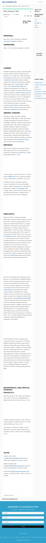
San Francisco (15, 105)
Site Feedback (16, 537)
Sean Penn (22, 152)
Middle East (11, 176)
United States (14, 255)
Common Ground (20, 92)
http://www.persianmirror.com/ (20, 471)
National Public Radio (11, 80)
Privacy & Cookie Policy (26, 537)
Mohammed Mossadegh (24, 298)
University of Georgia (23, 139)
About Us (5, 537)
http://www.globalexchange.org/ (15, 466)
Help (10, 537)
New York (28, 131)
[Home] (9, 2)
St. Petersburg (20, 188)
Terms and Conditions (37, 537)
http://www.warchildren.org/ (14, 458)
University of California (10, 41)
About (38, 23)
